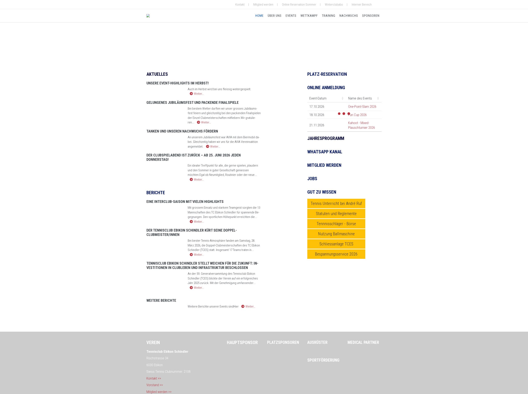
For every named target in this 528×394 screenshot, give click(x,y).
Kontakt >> (153, 378)
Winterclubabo (334, 4)
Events (291, 16)
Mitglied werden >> (159, 392)
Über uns (275, 16)
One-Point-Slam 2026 (362, 106)
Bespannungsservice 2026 (336, 254)
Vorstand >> (154, 385)
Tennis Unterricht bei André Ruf (336, 203)
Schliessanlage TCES (336, 243)
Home (259, 16)
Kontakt (240, 4)
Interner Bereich (362, 4)
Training (328, 16)
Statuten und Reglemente (336, 213)
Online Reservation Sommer (299, 4)
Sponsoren (371, 16)
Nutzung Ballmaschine (336, 233)
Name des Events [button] (360, 98)
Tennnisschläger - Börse (336, 223)
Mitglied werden (263, 4)
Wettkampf (309, 16)
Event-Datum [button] (317, 98)
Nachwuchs (348, 16)
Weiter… (199, 94)
